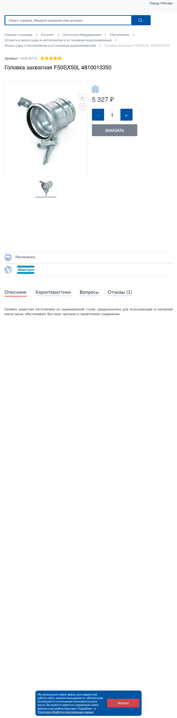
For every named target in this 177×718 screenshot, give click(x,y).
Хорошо (123, 703)
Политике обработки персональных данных (65, 712)
